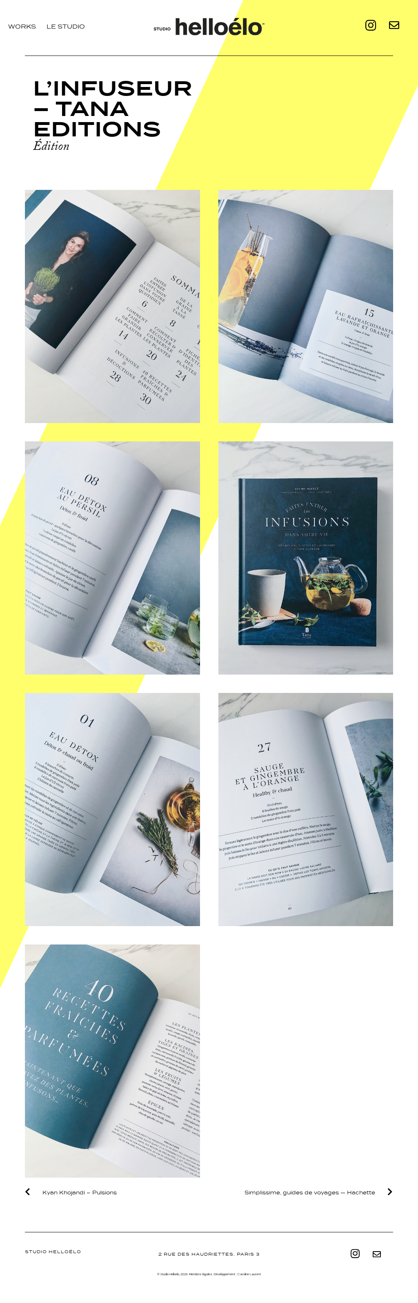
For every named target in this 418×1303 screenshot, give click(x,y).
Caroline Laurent (249, 1274)
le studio (66, 26)
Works (22, 26)
